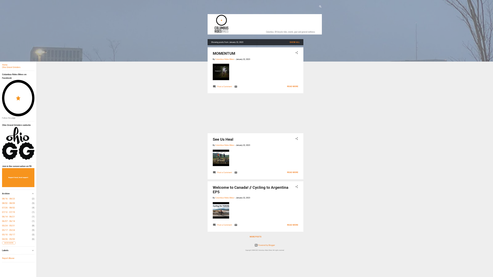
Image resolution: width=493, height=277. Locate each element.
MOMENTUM (224, 53)
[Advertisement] (313, 77)
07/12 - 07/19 (8, 212)
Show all (295, 42)
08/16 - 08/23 (8, 198)
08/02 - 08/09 (8, 203)
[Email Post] (235, 87)
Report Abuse (8, 258)
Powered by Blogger (266, 245)
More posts (255, 237)
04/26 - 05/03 (8, 239)
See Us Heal (223, 139)
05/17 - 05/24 (8, 230)
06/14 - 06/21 (8, 216)
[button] (296, 53)
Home (4, 65)
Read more (292, 86)
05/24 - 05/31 (8, 225)
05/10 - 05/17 (8, 234)
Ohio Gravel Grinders (11, 67)
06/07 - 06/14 (8, 221)
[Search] (320, 7)
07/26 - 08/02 (8, 207)
